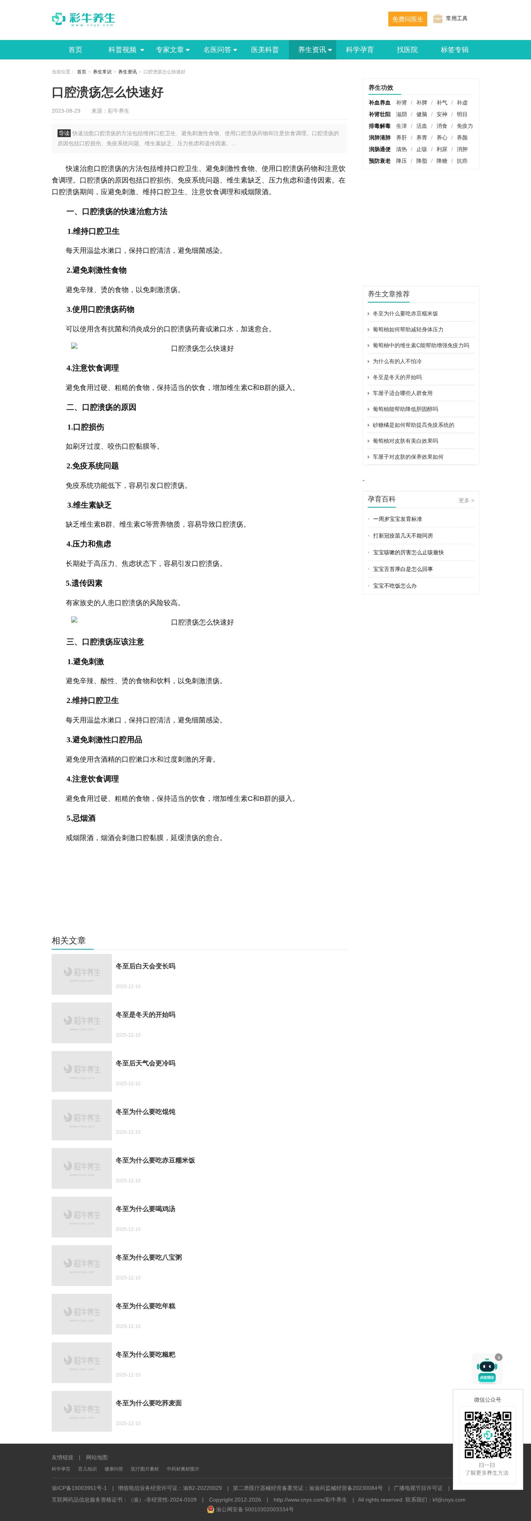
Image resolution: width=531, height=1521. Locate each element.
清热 (401, 149)
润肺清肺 (380, 137)
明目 (462, 114)
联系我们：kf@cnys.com (435, 1500)
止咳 (421, 149)
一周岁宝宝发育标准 (395, 519)
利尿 (442, 149)
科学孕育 (360, 50)
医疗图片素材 (145, 1469)
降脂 (421, 161)
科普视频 (123, 50)
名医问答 (217, 50)
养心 (442, 137)
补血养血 (380, 102)
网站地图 (97, 1457)
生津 (401, 126)
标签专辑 (455, 50)
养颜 (462, 137)
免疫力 (465, 126)
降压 (401, 161)
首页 (75, 50)
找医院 (407, 50)
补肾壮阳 (380, 114)
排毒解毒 (380, 126)
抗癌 (462, 161)
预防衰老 (380, 161)
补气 (442, 102)
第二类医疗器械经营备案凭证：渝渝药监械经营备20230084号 (308, 1488)
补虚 (462, 102)
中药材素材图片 (183, 1469)
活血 (421, 126)
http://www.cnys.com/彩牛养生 (310, 1500)
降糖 (442, 161)
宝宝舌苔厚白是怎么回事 (400, 569)
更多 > (466, 500)
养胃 (421, 137)
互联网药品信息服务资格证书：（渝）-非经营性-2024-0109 (124, 1500)
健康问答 (114, 1469)
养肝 (401, 137)
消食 (442, 126)
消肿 (462, 149)
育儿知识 (87, 1469)
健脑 (421, 114)
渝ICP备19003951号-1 (79, 1488)
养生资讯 (312, 50)
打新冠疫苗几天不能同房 (400, 536)
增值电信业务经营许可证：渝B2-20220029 (170, 1488)
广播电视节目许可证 (418, 1488)
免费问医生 (407, 19)
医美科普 (265, 50)
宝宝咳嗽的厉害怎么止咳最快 (406, 552)
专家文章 (170, 50)
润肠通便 (380, 149)
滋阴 (401, 114)
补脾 (421, 102)
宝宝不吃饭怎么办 (392, 586)
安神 (442, 114)
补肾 (401, 102)
